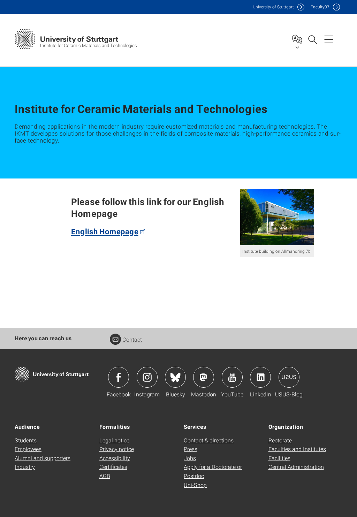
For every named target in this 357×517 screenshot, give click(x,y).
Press (190, 449)
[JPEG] (277, 217)
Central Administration (296, 466)
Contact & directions (209, 440)
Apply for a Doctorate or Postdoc (213, 471)
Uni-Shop (195, 484)
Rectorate (280, 440)
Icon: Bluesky (175, 377)
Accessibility (114, 458)
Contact (132, 339)
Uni (273, 6)
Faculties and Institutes (297, 449)
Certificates (113, 466)
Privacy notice (116, 449)
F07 (320, 6)
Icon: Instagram (147, 377)
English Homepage (104, 231)
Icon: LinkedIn (260, 377)
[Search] (312, 39)
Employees (28, 449)
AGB (104, 475)
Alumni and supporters (42, 458)
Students (26, 440)
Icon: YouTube (232, 377)
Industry (25, 466)
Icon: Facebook (118, 377)
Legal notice (114, 440)
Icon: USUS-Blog (289, 377)
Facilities (279, 458)
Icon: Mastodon (203, 377)
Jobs (190, 458)
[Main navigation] (328, 39)
